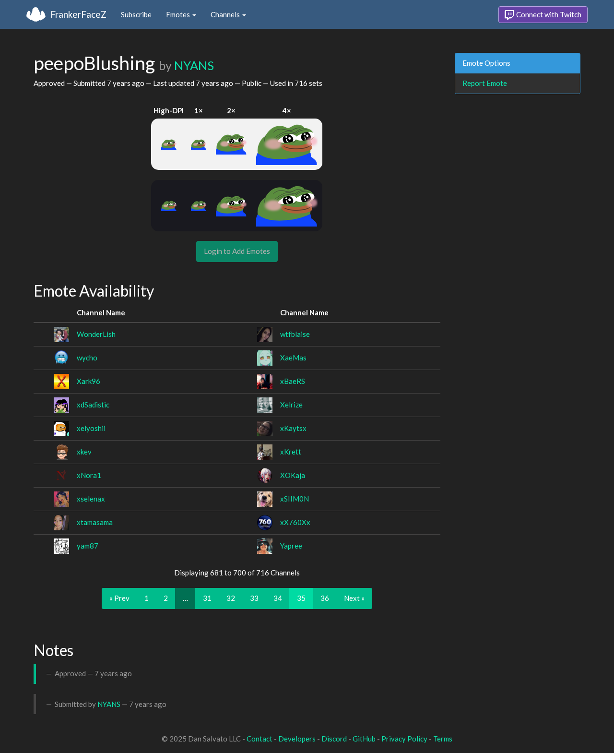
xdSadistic (93, 404)
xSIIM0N (294, 498)
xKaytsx (293, 428)
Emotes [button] (178, 14)
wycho (87, 357)
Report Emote (484, 83)
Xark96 (88, 381)
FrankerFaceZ (78, 14)
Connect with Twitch (548, 14)
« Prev (119, 598)
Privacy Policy (404, 738)
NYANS (194, 65)
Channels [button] (226, 14)
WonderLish (96, 334)
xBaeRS (292, 381)
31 (207, 598)
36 (324, 598)
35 (301, 598)
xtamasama (95, 522)
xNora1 (89, 475)
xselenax (91, 498)
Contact (259, 738)
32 (230, 598)
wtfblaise (295, 334)
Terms (442, 738)
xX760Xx (295, 522)
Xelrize (291, 404)
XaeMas (293, 357)
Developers (297, 738)
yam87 (87, 545)
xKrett (290, 451)
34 (277, 598)
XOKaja (292, 475)
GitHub (364, 738)
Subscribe (136, 14)
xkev (84, 451)
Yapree (291, 545)
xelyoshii (91, 428)
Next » (354, 598)
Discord (334, 738)
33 (254, 598)
